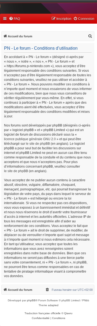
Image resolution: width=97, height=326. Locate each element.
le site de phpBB (38, 144)
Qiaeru (68, 313)
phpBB (31, 300)
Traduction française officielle (43, 313)
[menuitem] (14, 19)
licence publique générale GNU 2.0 (30, 139)
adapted (53, 305)
